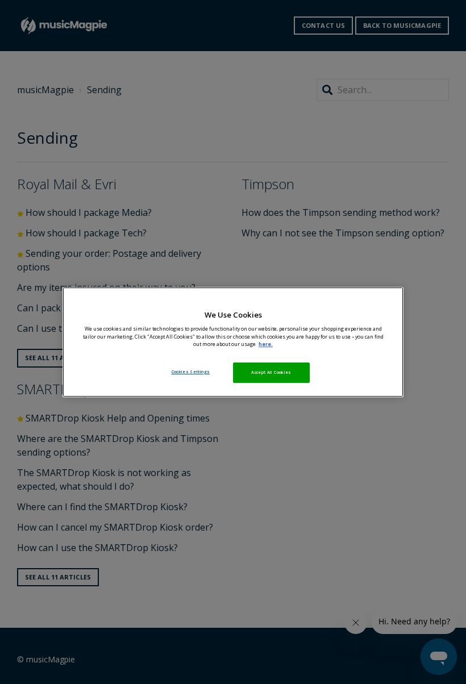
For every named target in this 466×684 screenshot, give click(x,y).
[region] (233, 342)
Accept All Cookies (271, 372)
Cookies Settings (191, 371)
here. (266, 344)
